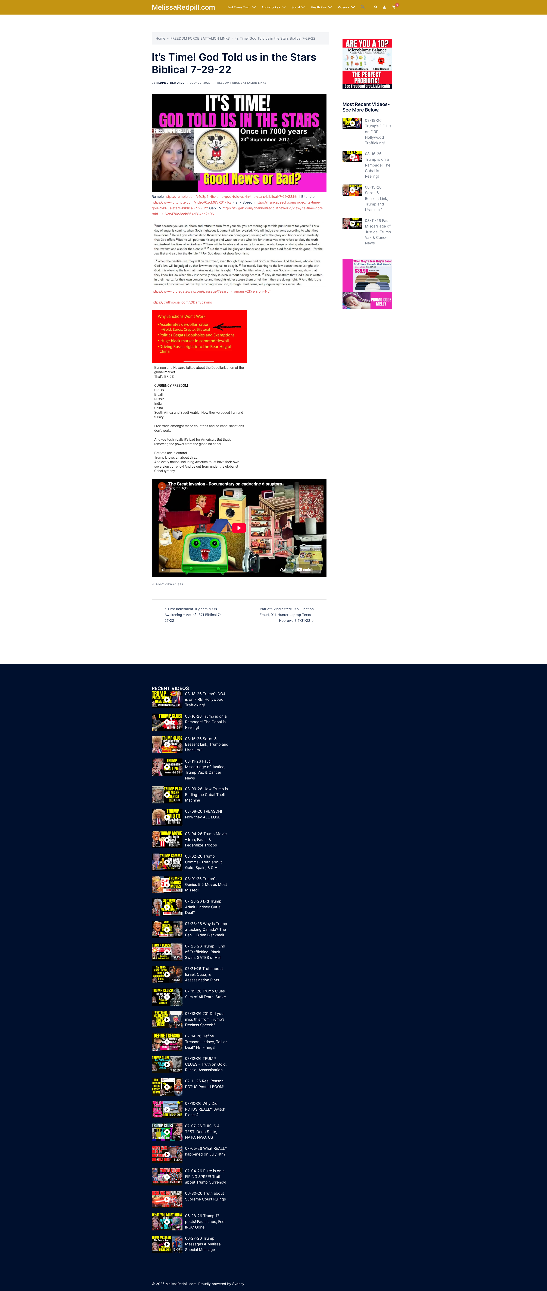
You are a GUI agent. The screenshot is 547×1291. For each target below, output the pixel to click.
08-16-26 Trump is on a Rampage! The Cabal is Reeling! (377, 165)
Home (160, 38)
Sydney (238, 1284)
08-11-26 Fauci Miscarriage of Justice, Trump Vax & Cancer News (378, 231)
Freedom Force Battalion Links (241, 82)
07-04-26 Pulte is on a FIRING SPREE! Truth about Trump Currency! (205, 1176)
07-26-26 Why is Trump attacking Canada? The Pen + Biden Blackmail (206, 929)
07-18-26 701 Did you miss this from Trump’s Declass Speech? (204, 1019)
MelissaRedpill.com (183, 7)
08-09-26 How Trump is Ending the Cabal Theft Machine (206, 794)
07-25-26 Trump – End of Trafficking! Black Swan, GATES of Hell (205, 952)
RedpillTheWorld (170, 82)
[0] (393, 7)
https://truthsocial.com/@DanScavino (182, 302)
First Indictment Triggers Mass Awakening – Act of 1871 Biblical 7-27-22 (193, 615)
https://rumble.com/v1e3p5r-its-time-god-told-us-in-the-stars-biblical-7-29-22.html (232, 196)
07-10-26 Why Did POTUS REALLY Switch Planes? (205, 1109)
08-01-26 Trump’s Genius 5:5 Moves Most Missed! (206, 884)
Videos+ (344, 7)
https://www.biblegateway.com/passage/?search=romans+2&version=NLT (211, 291)
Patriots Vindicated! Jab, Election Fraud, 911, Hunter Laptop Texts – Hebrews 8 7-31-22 (287, 615)
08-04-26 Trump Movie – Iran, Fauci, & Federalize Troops (206, 839)
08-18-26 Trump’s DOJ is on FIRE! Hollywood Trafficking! (378, 131)
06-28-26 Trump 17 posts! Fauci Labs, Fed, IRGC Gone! (205, 1221)
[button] (363, 7)
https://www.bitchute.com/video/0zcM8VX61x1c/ (191, 202)
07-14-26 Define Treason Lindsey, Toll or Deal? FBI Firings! (206, 1042)
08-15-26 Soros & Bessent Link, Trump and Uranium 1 (376, 198)
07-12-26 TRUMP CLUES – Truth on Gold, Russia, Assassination (206, 1064)
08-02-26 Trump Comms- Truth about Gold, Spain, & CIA (203, 862)
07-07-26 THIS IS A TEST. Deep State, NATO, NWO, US (202, 1131)
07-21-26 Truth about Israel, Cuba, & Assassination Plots (204, 974)
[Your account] (385, 7)
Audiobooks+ (271, 7)
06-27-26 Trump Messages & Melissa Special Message (203, 1244)
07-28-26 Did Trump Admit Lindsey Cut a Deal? (203, 907)
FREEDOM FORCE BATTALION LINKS (200, 38)
